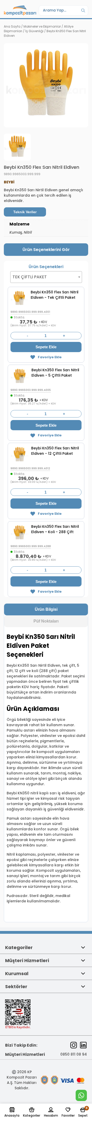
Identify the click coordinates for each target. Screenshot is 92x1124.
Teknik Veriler (25, 212)
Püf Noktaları (46, 621)
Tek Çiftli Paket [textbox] (30, 277)
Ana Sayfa (12, 26)
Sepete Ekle (46, 347)
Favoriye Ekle (49, 357)
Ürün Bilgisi (46, 609)
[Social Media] (73, 1045)
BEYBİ (9, 182)
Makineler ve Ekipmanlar (42, 26)
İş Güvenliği (34, 31)
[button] (11, 1112)
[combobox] (46, 277)
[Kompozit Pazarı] (20, 10)
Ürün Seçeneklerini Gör (46, 250)
